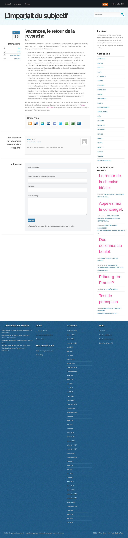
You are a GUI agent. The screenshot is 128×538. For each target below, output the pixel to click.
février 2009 (70, 400)
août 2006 (70, 510)
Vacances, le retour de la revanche (50, 33)
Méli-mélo (101, 129)
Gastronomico (103, 107)
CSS (94, 533)
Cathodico (102, 76)
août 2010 (70, 347)
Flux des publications (105, 335)
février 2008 (70, 437)
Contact (27, 4)
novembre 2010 (72, 343)
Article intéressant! (109, 289)
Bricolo (101, 67)
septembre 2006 (72, 506)
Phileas (82, 105)
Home (104, 533)
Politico (101, 147)
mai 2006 (70, 522)
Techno (100, 156)
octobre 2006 (71, 502)
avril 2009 (70, 392)
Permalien (17, 58)
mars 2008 (70, 433)
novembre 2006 (72, 498)
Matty (29, 139)
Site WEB (31, 186)
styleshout (42, 533)
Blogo (100, 63)
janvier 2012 (70, 335)
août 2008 (70, 416)
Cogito (100, 81)
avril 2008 (70, 428)
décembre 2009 (72, 367)
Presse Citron (40, 339)
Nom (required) (33, 167)
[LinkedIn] (79, 126)
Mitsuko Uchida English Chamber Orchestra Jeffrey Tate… (109, 218)
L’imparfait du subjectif (36, 15)
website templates (31, 533)
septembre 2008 (72, 412)
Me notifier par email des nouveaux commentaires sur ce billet (52, 226)
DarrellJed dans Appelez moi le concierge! (14, 340)
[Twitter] (60, 126)
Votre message (33, 196)
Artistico (101, 58)
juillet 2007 (70, 465)
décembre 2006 (72, 494)
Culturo (101, 85)
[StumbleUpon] (42, 126)
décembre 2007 (72, 445)
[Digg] (48, 126)
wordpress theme (51, 533)
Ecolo (100, 94)
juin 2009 (69, 384)
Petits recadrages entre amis (44, 351)
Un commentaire (15, 55)
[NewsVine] (73, 126)
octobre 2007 (71, 453)
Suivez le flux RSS (118, 4)
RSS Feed (111, 533)
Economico (102, 98)
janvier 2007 (70, 490)
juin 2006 (69, 518)
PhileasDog (39, 355)
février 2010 (70, 359)
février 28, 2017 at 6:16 (34, 142)
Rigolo (100, 152)
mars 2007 (70, 481)
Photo (100, 143)
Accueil (8, 4)
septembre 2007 (72, 457)
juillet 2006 (70, 514)
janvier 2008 (70, 441)
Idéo (99, 116)
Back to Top (119, 533)
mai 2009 (70, 388)
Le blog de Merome (42, 331)
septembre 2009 (72, 371)
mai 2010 (70, 355)
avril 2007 (70, 477)
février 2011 (70, 339)
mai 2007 (70, 473)
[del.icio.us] (36, 126)
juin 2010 (69, 351)
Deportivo (102, 89)
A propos (17, 4)
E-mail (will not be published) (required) (41, 177)
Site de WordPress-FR (106, 343)
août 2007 (70, 461)
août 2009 (70, 375)
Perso (100, 138)
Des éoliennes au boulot (110, 245)
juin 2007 (69, 469)
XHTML (99, 533)
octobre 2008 (71, 408)
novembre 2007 (72, 449)
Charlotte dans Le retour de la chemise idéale (15, 330)
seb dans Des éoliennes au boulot (12, 345)
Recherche (122, 14)
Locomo (101, 121)
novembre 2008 (72, 404)
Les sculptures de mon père (44, 335)
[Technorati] (67, 126)
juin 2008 (69, 424)
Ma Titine (50, 108)
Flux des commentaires (106, 339)
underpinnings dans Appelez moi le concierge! (15, 335)
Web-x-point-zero (104, 160)
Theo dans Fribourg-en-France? (11, 348)
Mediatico (101, 125)
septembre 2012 (72, 331)
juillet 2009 (70, 379)
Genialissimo (103, 112)
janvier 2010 (70, 363)
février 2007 (70, 486)
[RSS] (30, 126)
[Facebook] (54, 126)
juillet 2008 (70, 420)
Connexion (102, 331)
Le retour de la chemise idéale (110, 181)
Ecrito (100, 103)
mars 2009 (70, 396)
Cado (100, 72)
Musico (100, 134)
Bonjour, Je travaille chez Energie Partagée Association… (110, 267)
